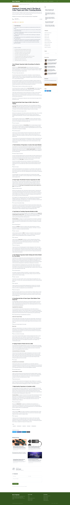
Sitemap (57, 503)
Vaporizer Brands (45, 1)
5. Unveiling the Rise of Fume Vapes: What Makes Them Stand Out (23, 57)
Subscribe (50, 84)
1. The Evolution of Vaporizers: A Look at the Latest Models (22, 52)
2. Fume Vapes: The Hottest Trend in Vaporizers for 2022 (22, 53)
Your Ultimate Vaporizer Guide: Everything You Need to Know (22, 49)
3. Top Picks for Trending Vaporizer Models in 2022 (21, 54)
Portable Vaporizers (50, 1)
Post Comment (15, 483)
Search (54, 503)
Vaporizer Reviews (35, 1)
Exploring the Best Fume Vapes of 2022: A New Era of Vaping (22, 50)
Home (24, 1)
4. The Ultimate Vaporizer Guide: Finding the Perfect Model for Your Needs (24, 56)
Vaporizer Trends (40, 1)
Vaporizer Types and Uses (29, 1)
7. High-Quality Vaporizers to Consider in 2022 (20, 60)
